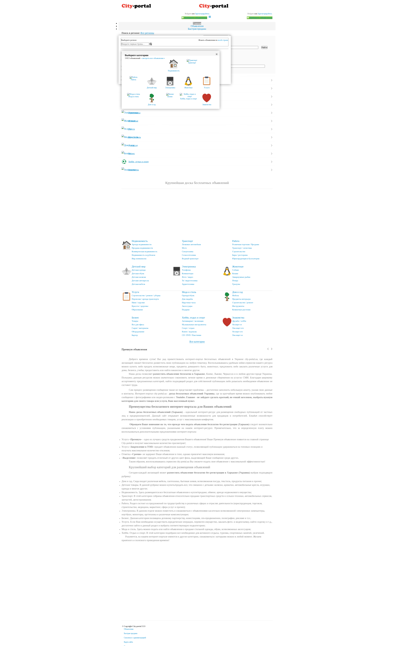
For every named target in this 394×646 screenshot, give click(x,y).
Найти (264, 47)
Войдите (250, 14)
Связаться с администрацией (135, 638)
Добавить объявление (260, 17)
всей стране (223, 40)
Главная (197, 23)
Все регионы (147, 33)
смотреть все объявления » (153, 58)
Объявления (197, 26)
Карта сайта (128, 642)
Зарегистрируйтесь (265, 14)
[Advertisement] (197, 214)
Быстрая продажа (197, 29)
